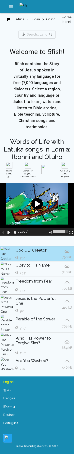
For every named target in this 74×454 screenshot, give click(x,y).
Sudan (35, 19)
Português (10, 423)
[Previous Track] (3, 232)
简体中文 (9, 406)
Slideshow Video (28, 174)
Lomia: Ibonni (67, 19)
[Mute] (50, 232)
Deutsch (9, 415)
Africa (20, 19)
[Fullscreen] (71, 232)
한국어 (8, 390)
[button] (11, 6)
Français (9, 398)
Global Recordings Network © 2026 (37, 446)
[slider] (60, 231)
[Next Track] (15, 232)
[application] (37, 209)
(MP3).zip (65, 174)
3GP (9, 174)
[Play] (9, 232)
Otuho (50, 19)
